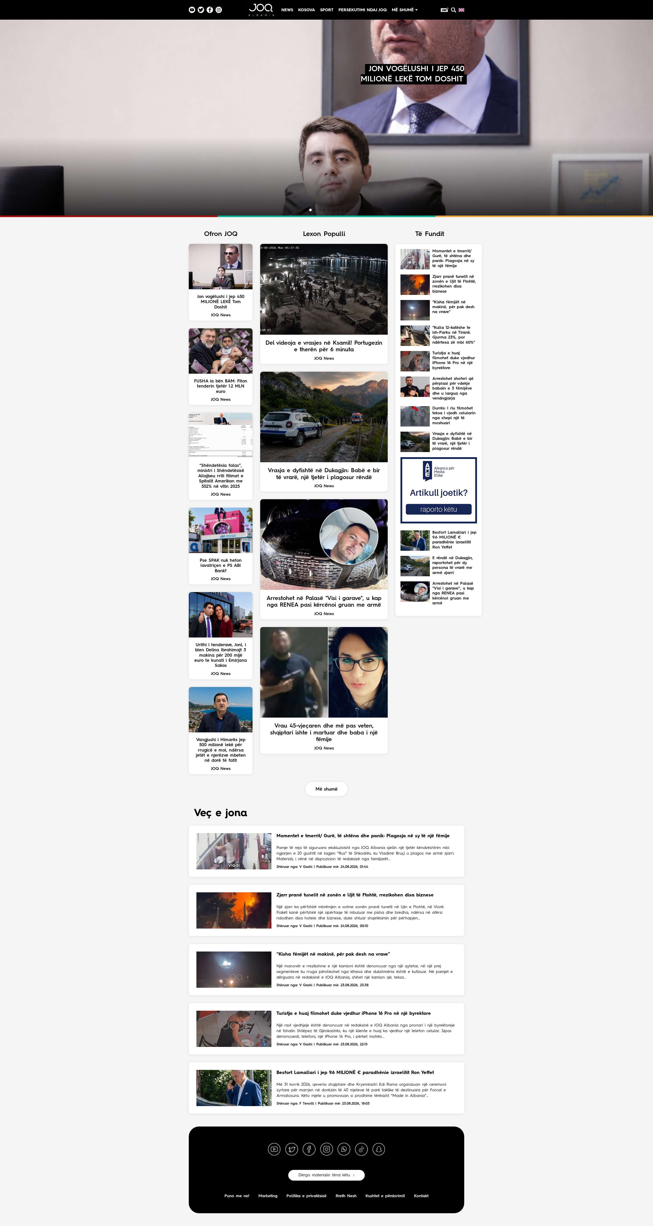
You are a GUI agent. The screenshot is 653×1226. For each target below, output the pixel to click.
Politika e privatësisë (306, 1196)
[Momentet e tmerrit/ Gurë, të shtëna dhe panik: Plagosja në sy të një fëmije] (233, 851)
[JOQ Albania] (261, 11)
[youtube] (274, 1149)
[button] (306, 210)
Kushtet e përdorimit (385, 1196)
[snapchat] (378, 1149)
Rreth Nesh (346, 1196)
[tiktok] (361, 1149)
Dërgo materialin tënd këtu (324, 1175)
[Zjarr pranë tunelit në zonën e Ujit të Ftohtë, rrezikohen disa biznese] (233, 910)
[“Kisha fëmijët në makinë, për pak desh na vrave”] (233, 970)
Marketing (268, 1196)
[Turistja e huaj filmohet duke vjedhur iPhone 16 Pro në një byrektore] (233, 1029)
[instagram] (326, 1149)
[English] (461, 10)
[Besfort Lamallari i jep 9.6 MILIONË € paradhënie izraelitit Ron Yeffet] (233, 1088)
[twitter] (291, 1149)
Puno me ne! (236, 1196)
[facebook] (309, 1149)
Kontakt (421, 1196)
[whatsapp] (344, 1149)
